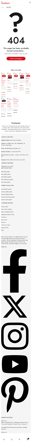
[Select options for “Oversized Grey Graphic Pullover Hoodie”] (10, 109)
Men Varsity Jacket (5, 182)
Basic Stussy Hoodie (16, 84)
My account (4, 220)
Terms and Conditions (6, 209)
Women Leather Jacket (6, 192)
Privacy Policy (4, 207)
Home (2, 7)
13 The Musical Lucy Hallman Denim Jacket (28, 89)
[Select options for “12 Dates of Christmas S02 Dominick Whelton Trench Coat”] (3, 88)
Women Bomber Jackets (7, 194)
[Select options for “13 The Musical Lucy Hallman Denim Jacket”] (28, 85)
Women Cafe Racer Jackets (8, 197)
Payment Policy (5, 227)
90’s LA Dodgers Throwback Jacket (3, 114)
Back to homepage (16, 59)
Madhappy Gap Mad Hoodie (16, 110)
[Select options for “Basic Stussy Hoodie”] (16, 79)
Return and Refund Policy (7, 212)
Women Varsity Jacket (6, 199)
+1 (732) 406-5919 (16, 151)
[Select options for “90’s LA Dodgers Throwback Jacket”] (3, 110)
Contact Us (4, 217)
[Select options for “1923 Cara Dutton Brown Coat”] (10, 83)
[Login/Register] (19, 439)
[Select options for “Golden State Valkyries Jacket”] (22, 81)
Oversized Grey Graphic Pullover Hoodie (10, 113)
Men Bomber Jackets (6, 177)
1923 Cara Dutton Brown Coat (10, 87)
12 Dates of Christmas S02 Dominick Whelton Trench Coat (3, 92)
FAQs (2, 230)
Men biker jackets (5, 172)
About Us (3, 222)
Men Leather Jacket (5, 174)
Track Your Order (5, 225)
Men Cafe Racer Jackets (7, 179)
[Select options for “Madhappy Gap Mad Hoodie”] (16, 106)
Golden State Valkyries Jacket (22, 85)
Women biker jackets (6, 189)
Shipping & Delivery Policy (7, 214)
